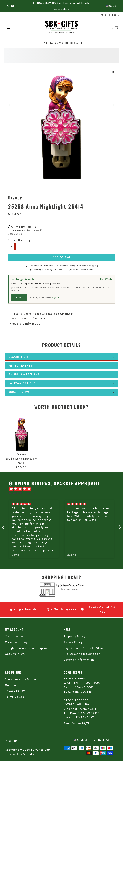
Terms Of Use (14, 696)
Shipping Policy (75, 636)
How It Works (106, 279)
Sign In (56, 297)
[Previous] (38, 6)
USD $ (113, 6)
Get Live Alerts (15, 653)
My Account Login (17, 642)
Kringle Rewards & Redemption (27, 648)
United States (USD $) (93, 740)
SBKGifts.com (41, 749)
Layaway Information (79, 659)
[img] (63, 489)
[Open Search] (111, 27)
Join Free (19, 297)
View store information (25, 323)
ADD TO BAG (61, 257)
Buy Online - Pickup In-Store (84, 648)
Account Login (110, 15)
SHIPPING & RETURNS (24, 374)
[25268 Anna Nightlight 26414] (22, 433)
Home (44, 43)
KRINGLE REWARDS (22, 392)
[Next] (85, 6)
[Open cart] (116, 27)
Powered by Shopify (20, 754)
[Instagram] (8, 6)
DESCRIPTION (18, 356)
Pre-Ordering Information (82, 653)
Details (65, 9)
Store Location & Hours (21, 679)
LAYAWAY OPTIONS (22, 383)
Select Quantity (19, 240)
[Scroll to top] (117, 866)
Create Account (16, 636)
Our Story (12, 685)
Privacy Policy (15, 691)
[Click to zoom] (113, 72)
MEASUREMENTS (21, 365)
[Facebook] (4, 6)
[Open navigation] (18, 27)
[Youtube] (12, 6)
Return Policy (73, 642)
